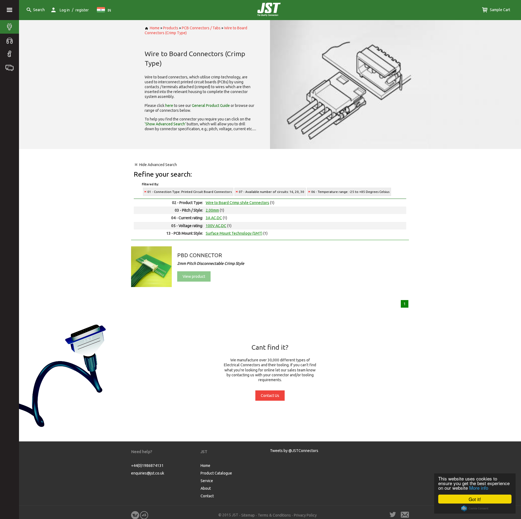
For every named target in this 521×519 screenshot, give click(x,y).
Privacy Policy (305, 515)
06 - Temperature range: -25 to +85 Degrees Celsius (350, 191)
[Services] (11, 40)
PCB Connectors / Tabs (201, 28)
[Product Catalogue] (11, 27)
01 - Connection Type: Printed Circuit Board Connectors (189, 191)
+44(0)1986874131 (147, 465)
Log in (65, 10)
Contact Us (270, 395)
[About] (11, 54)
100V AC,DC (216, 226)
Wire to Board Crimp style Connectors (237, 202)
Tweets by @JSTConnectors (294, 450)
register (82, 10)
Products (170, 28)
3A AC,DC (214, 218)
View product (194, 276)
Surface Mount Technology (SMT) (234, 233)
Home (155, 28)
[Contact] (11, 67)
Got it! (475, 499)
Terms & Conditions (274, 515)
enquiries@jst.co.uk (147, 473)
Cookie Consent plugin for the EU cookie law (474, 508)
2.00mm (212, 210)
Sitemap (248, 515)
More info (478, 487)
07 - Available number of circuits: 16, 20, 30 (271, 191)
